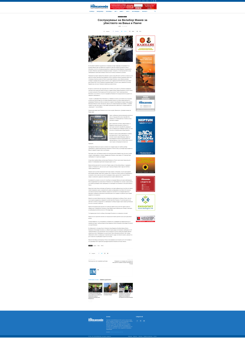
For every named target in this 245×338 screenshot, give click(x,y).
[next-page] (91, 301)
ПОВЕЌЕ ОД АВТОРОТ (105, 279)
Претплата (140, 336)
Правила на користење (148, 336)
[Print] (107, 253)
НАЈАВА (147, 0)
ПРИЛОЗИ (144, 11)
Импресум (130, 336)
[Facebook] (151, 1)
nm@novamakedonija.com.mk (116, 332)
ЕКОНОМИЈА (109, 11)
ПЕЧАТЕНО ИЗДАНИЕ (137, 0)
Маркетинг (135, 336)
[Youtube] (156, 1)
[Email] (104, 253)
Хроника (125, 16)
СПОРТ (127, 11)
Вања (99, 245)
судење (94, 245)
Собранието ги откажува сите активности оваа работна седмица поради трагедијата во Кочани (122, 262)
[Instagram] (153, 1)
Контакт (155, 336)
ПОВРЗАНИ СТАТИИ (93, 279)
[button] (155, 11)
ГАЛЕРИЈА (91, 11)
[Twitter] (101, 253)
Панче (102, 245)
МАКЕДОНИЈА (100, 11)
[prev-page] (89, 301)
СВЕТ (115, 11)
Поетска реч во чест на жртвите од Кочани (97, 261)
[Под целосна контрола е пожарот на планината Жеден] (111, 287)
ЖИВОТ (121, 11)
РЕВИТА (143, 0)
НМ (120, 26)
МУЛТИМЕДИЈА (135, 11)
